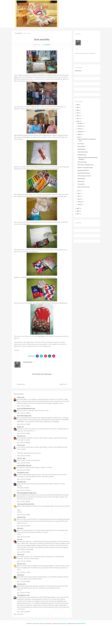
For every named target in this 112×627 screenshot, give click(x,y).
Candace (19, 584)
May (79, 193)
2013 (78, 113)
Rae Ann (19, 564)
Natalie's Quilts (81, 178)
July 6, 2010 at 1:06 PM (23, 490)
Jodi (25, 135)
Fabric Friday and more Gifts (84, 175)
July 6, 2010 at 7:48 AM (23, 413)
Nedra (19, 397)
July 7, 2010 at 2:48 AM (23, 581)
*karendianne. (21, 595)
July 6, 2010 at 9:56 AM (23, 470)
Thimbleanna (21, 472)
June (79, 190)
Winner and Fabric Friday (83, 186)
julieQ (19, 575)
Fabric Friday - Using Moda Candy (85, 164)
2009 (78, 208)
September (80, 131)
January (79, 204)
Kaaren (19, 445)
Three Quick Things (82, 162)
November (80, 126)
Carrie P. (19, 458)
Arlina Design (62, 623)
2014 (78, 110)
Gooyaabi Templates (80, 623)
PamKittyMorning (22, 465)
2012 (78, 115)
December (80, 123)
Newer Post (21, 384)
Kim (63, 137)
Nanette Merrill (27, 362)
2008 (78, 211)
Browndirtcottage (22, 415)
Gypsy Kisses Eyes (82, 154)
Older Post (62, 384)
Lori (30, 135)
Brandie (19, 436)
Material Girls (35, 107)
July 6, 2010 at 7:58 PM (23, 552)
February (80, 201)
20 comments (46, 44)
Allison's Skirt (81, 181)
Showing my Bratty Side (83, 170)
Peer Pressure (81, 143)
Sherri (64, 344)
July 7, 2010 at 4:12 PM (23, 592)
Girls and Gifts (81, 184)
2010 (78, 121)
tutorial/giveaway (40, 336)
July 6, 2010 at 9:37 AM (23, 455)
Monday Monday (81, 149)
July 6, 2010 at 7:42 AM (23, 406)
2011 (78, 118)
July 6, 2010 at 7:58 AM (23, 424)
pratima (19, 517)
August (79, 134)
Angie (19, 427)
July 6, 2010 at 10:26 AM (24, 479)
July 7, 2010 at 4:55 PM (23, 611)
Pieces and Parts (81, 146)
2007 (78, 213)
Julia (18, 528)
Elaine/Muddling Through (25, 493)
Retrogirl (20, 482)
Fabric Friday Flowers (83, 151)
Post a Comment (18, 614)
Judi (15, 135)
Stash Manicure (62, 303)
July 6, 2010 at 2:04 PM (23, 501)
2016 (78, 104)
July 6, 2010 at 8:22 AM (23, 433)
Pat (18, 539)
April (79, 196)
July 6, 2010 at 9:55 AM (23, 463)
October (80, 128)
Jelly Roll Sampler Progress (84, 173)
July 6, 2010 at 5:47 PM (23, 537)
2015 (78, 107)
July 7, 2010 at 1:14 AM (23, 572)
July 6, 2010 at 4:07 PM (23, 526)
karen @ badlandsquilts (24, 408)
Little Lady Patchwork (24, 504)
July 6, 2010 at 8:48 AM (23, 442)
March (79, 199)
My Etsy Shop (78, 70)
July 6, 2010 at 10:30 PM (24, 561)
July (79, 137)
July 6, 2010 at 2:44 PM (23, 514)
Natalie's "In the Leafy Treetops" (85, 167)
